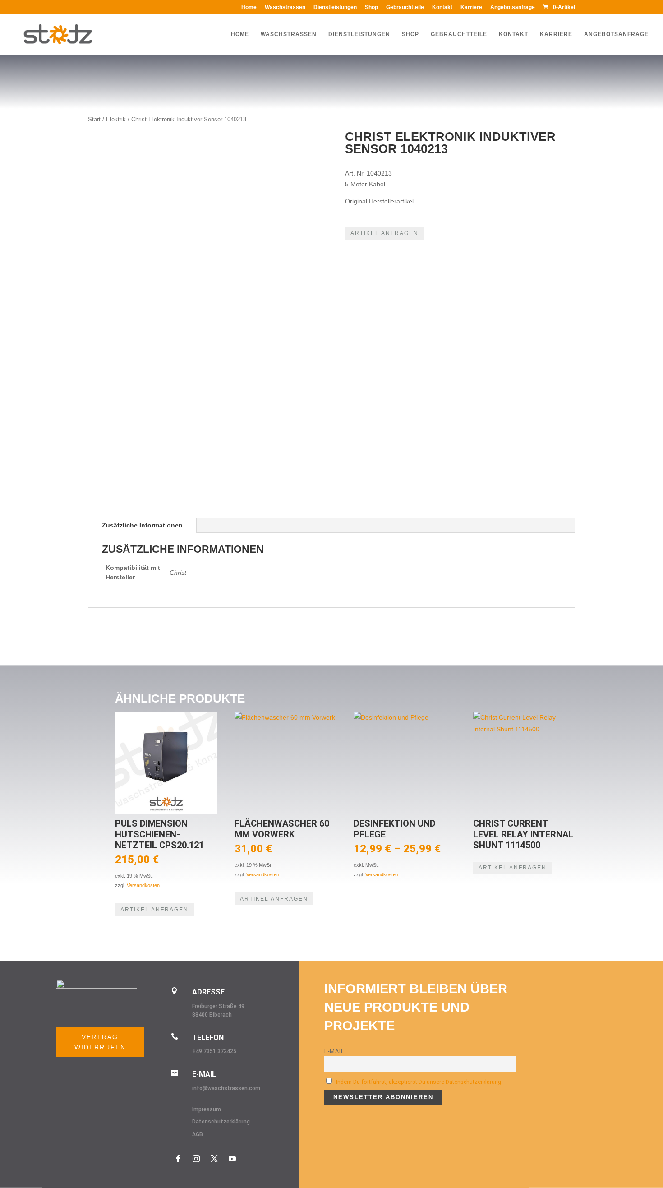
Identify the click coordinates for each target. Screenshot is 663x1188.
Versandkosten (143, 885)
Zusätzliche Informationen (142, 525)
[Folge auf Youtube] (232, 1158)
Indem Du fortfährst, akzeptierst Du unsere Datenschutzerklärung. (419, 1081)
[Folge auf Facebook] (178, 1158)
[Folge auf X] (214, 1158)
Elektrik (116, 119)
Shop (371, 7)
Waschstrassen (285, 7)
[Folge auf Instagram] (196, 1158)
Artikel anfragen (384, 233)
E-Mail (334, 1051)
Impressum (206, 1109)
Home (249, 7)
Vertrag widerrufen (100, 1042)
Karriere (471, 7)
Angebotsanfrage (512, 7)
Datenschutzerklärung (221, 1122)
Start (94, 119)
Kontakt (442, 7)
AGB (197, 1134)
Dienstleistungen (335, 7)
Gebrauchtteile (405, 7)
